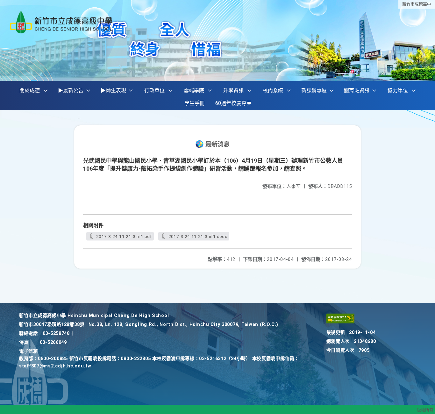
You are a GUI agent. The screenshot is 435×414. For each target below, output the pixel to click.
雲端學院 (194, 90)
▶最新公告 (70, 90)
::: (79, 117)
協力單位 (398, 90)
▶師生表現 (113, 90)
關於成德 (29, 90)
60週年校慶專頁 (233, 103)
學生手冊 (194, 103)
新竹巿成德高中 (416, 4)
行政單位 (154, 90)
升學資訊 (233, 90)
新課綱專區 (314, 90)
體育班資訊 (356, 90)
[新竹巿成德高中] (61, 22)
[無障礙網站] (340, 322)
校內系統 (273, 90)
